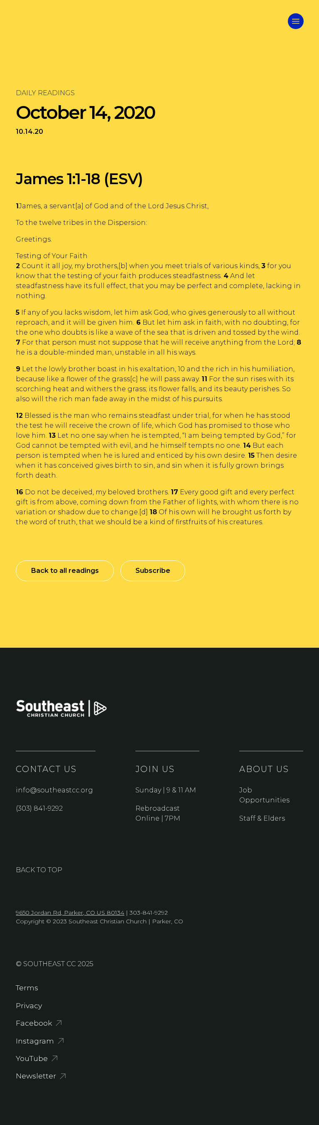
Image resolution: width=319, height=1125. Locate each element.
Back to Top (39, 870)
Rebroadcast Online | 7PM (157, 813)
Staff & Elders (262, 818)
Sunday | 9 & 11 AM (165, 790)
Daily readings (45, 93)
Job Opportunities (264, 795)
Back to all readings (65, 571)
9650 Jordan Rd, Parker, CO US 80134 (70, 912)
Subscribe (152, 571)
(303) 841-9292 (39, 808)
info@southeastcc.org (54, 790)
